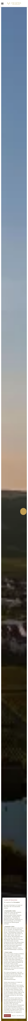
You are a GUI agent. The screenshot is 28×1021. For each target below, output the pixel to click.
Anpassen (14, 1015)
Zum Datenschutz (20, 1015)
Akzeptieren (7, 1015)
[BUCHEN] (23, 511)
